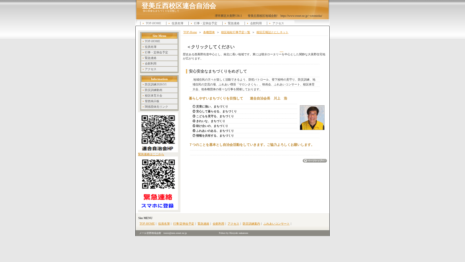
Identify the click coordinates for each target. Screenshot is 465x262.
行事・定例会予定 (205, 23)
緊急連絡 (234, 23)
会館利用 (256, 23)
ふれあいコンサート (277, 223)
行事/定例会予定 (183, 223)
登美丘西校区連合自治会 (179, 5)
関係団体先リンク (156, 106)
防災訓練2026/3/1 (156, 84)
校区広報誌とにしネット (272, 32)
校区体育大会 (153, 95)
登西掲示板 (152, 101)
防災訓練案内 (251, 223)
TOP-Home (190, 32)
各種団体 (209, 32)
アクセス (278, 23)
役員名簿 (177, 23)
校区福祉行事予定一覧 (235, 32)
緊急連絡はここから (151, 154)
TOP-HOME (153, 23)
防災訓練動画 (153, 90)
